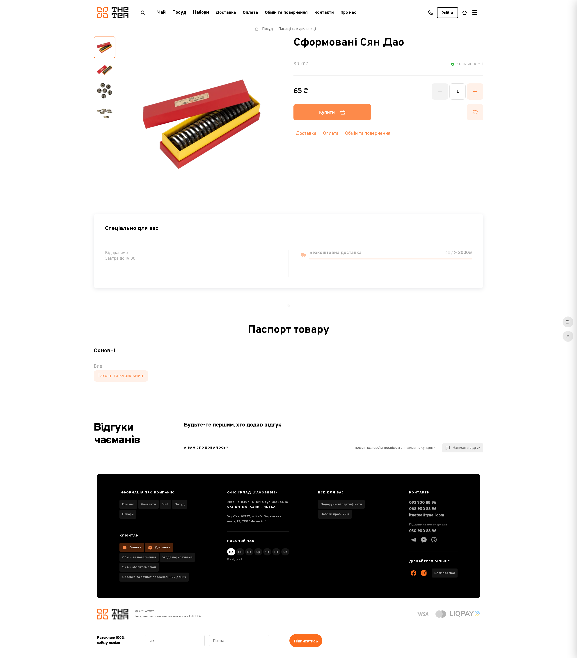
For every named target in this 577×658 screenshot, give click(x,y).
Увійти (447, 13)
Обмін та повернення (286, 12)
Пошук (142, 12)
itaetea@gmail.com (426, 515)
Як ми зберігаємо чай (139, 567)
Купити (327, 112)
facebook (413, 573)
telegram (413, 539)
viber (433, 539)
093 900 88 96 (422, 502)
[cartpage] (464, 12)
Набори (128, 514)
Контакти (324, 12)
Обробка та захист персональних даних (154, 577)
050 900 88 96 (422, 531)
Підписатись (306, 641)
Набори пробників (335, 514)
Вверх (568, 336)
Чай (165, 504)
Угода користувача (177, 557)
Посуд (180, 504)
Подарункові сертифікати (341, 504)
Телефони (430, 12)
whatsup (423, 539)
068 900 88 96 (422, 509)
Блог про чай (444, 573)
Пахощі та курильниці (120, 376)
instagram (423, 573)
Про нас (348, 12)
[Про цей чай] (568, 321)
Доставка (226, 12)
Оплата (250, 12)
